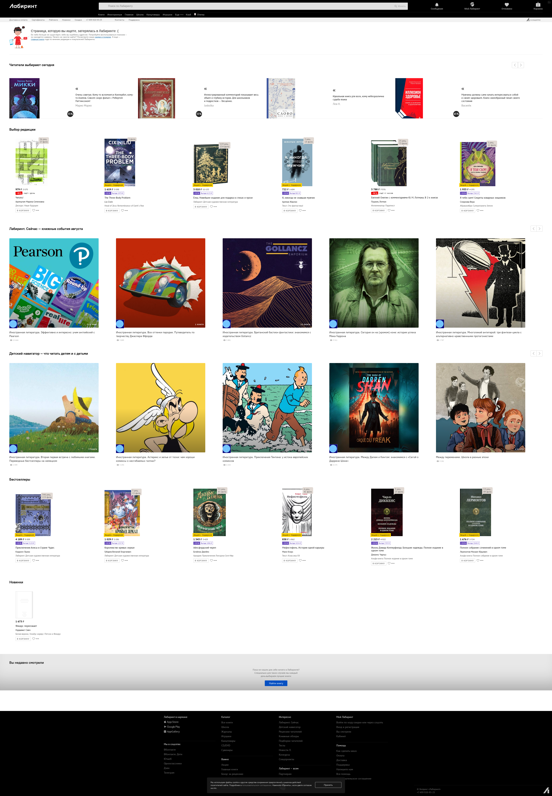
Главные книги (229, 769)
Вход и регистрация (347, 727)
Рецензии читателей (290, 731)
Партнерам (285, 774)
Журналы (226, 731)
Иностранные (114, 14)
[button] (515, 65)
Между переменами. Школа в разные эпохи (462, 457)
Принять (328, 784)
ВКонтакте (170, 749)
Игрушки (167, 14)
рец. (43, 139)
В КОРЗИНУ (23, 210)
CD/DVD (225, 745)
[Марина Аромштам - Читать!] (31, 186)
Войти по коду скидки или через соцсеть (359, 722)
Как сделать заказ (346, 751)
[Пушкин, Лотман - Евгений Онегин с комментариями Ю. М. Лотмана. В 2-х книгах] (389, 186)
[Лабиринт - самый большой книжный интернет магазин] (50, 5)
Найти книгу (276, 683)
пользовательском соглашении (256, 785)
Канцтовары (153, 14)
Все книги (227, 722)
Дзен (166, 768)
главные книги (37, 39)
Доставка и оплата (18, 20)
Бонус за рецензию (232, 774)
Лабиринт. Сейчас (289, 722)
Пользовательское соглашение (353, 778)
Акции (225, 764)
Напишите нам (344, 769)
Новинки (16, 582)
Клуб (188, 14)
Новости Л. (285, 750)
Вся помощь (343, 774)
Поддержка (134, 20)
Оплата (340, 755)
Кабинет (341, 736)
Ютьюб (168, 758)
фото (44, 141)
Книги (101, 14)
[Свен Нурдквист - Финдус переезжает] (24, 618)
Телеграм (169, 772)
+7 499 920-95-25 (94, 20)
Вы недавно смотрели (26, 662)
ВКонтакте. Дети (173, 754)
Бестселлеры (19, 479)
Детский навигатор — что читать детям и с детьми (48, 353)
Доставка (341, 760)
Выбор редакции (22, 129)
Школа (140, 14)
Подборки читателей (291, 740)
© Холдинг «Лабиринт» (429, 789)
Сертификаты (38, 20)
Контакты (119, 20)
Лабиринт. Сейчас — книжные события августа (46, 228)
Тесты (282, 745)
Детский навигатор (290, 727)
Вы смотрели (343, 731)
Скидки (78, 20)
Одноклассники (173, 763)
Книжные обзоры (289, 736)
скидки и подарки (103, 37)
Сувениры (227, 750)
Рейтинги (53, 20)
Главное (129, 14)
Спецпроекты (286, 759)
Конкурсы (284, 754)
